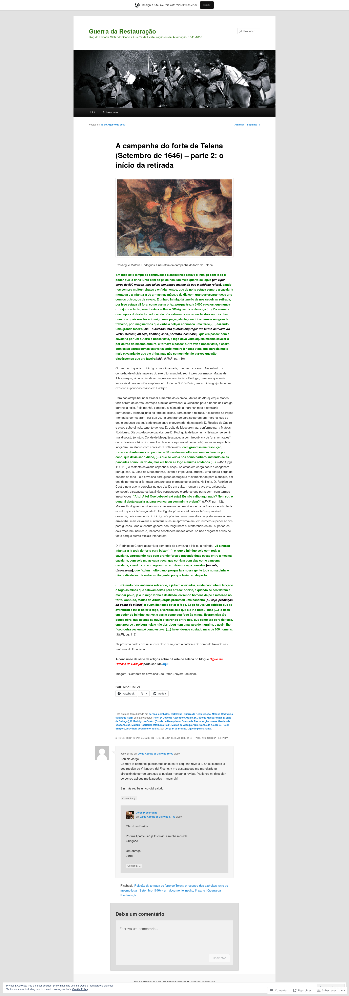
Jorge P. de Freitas (175, 728)
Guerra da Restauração (122, 31)
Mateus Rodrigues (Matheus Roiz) (150, 725)
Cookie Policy (80, 989)
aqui (165, 664)
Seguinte (253, 124)
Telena (155, 728)
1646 (156, 717)
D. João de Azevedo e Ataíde (176, 717)
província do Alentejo (138, 728)
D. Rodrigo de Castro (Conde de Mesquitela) (155, 721)
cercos (153, 714)
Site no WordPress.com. (148, 982)
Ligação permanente (199, 728)
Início (93, 112)
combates (164, 714)
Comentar (129, 798)
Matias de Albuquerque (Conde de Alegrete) (196, 725)
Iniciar (206, 4)
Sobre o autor (111, 112)
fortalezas (176, 714)
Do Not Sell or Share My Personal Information (189, 982)
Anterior (237, 124)
